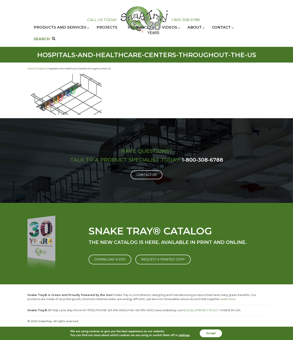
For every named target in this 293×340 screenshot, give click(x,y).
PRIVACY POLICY (208, 310)
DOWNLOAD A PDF (109, 259)
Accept (211, 333)
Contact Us (146, 175)
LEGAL (189, 310)
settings (184, 335)
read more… (228, 299)
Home (30, 68)
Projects (40, 68)
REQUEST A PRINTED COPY (163, 259)
